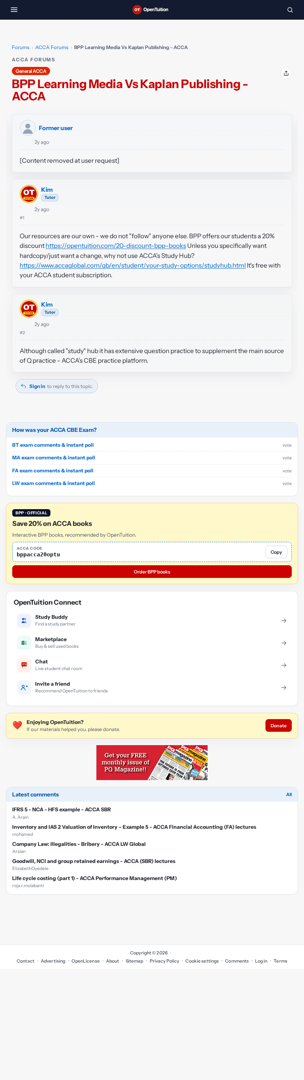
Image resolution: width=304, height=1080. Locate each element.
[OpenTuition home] (152, 9)
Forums (20, 47)
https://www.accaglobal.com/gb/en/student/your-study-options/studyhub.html (133, 265)
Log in (261, 961)
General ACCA (31, 71)
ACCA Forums (51, 47)
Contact (25, 961)
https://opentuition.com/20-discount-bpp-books (116, 245)
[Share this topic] (286, 73)
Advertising (53, 961)
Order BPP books (152, 572)
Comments (237, 961)
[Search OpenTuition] (290, 9)
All (289, 794)
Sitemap (134, 961)
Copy (276, 552)
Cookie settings (202, 961)
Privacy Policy (164, 961)
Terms (280, 961)
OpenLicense (85, 961)
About (112, 961)
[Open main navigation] (14, 9)
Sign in (37, 386)
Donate (279, 725)
